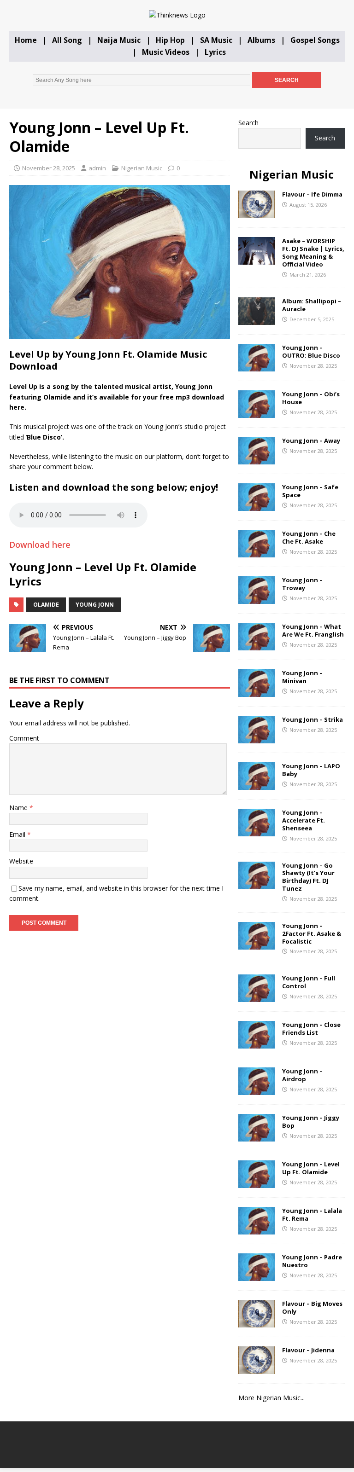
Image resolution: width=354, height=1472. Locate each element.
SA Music (216, 40)
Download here (40, 544)
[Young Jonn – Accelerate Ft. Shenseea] (256, 831)
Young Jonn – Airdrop (302, 1075)
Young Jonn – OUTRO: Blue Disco (311, 351)
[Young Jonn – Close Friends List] (256, 1043)
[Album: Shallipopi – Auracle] (256, 319)
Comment (24, 738)
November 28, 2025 (48, 168)
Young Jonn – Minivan (302, 677)
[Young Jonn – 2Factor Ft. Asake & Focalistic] (256, 943)
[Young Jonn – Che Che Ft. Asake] (256, 552)
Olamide (46, 605)
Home (26, 40)
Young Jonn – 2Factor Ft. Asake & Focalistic (311, 933)
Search (248, 122)
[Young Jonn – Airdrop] (256, 1089)
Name (19, 807)
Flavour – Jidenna (308, 1350)
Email (18, 834)
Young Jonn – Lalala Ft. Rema (312, 1214)
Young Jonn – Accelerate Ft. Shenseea (303, 820)
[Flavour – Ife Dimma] (256, 213)
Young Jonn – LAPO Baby (311, 770)
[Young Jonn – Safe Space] (256, 505)
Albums (261, 40)
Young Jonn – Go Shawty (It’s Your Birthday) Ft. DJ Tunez (308, 877)
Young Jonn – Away (311, 440)
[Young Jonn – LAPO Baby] (256, 784)
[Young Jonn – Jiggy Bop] (256, 1136)
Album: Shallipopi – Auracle (311, 305)
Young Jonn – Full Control (308, 982)
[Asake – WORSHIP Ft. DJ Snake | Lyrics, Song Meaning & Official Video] (256, 259)
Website (21, 861)
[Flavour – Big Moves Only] (256, 1322)
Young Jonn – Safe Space (310, 491)
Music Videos (165, 52)
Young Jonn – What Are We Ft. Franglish (313, 630)
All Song (67, 40)
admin (97, 168)
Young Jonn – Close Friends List (311, 1028)
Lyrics (215, 52)
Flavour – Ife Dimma (312, 194)
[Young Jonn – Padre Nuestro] (256, 1275)
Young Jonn (95, 605)
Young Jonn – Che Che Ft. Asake (309, 537)
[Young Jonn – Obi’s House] (256, 412)
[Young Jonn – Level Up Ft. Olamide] (256, 1182)
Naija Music (119, 40)
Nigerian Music (141, 168)
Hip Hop (170, 40)
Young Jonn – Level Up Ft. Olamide (311, 1168)
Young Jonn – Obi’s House (311, 398)
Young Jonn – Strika (312, 719)
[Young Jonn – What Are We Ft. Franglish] (256, 645)
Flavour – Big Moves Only (312, 1307)
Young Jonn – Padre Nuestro (312, 1261)
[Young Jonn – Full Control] (256, 996)
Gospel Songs (315, 40)
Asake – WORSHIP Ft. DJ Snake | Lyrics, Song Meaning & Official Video (313, 252)
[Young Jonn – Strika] (256, 738)
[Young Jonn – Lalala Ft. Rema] (256, 1229)
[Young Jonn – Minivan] (256, 691)
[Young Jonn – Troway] (256, 598)
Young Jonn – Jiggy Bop (310, 1121)
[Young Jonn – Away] (256, 459)
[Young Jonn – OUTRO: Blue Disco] (256, 366)
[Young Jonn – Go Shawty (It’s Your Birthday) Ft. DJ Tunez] (256, 883)
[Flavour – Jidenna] (256, 1368)
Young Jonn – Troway (302, 584)
